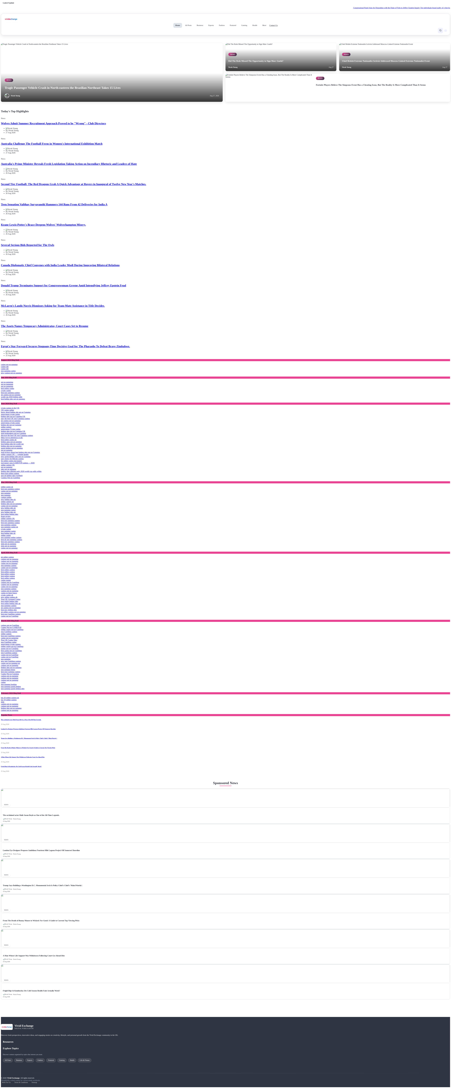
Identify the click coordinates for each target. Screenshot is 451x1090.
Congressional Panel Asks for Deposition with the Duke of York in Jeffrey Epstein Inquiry (343, 8)
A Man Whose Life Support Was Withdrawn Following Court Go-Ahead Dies (23, 757)
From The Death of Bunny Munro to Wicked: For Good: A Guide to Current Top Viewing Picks (28, 747)
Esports (211, 25)
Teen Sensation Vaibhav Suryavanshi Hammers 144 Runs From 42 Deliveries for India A (54, 204)
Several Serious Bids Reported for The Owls (27, 244)
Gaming (244, 25)
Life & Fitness (84, 1060)
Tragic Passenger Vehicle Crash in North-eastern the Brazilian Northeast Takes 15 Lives (63, 87)
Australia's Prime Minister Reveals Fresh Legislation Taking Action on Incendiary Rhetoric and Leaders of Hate (69, 163)
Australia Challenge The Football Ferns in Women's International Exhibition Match (51, 143)
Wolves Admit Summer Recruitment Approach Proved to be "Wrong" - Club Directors (53, 123)
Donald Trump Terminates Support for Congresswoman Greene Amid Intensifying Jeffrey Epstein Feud (63, 285)
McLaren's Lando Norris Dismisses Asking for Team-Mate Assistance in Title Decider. (53, 305)
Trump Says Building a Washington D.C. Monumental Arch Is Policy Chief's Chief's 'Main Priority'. (29, 738)
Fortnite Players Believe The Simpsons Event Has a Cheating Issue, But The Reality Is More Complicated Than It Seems (371, 85)
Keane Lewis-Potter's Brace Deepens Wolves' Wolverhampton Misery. (43, 224)
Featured (233, 25)
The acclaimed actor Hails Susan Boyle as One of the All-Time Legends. (21, 719)
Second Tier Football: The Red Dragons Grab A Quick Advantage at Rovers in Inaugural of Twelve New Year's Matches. (73, 184)
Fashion (222, 25)
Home (177, 25)
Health (254, 25)
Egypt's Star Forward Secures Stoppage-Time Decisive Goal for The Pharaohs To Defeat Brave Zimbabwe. (65, 346)
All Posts (188, 25)
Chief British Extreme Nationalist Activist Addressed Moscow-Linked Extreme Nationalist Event (386, 61)
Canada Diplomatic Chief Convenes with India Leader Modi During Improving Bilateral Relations (60, 265)
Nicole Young (15, 96)
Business (200, 25)
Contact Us (273, 25)
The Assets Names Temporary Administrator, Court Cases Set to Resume (44, 326)
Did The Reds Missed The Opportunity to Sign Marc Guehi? (255, 61)
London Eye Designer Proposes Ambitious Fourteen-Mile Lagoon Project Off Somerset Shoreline (28, 729)
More (264, 25)
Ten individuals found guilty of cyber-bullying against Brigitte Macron (403, 8)
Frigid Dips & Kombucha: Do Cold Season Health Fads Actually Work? (21, 766)
